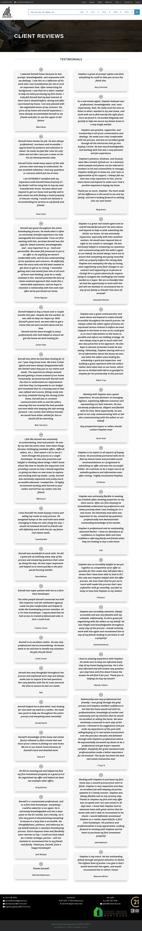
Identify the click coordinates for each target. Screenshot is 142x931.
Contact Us (128, 2)
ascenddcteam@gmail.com (16, 900)
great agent (84, 924)
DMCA (70, 927)
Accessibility (60, 927)
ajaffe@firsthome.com (111, 903)
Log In (137, 2)
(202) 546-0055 (11, 897)
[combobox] (53, 12)
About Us (108, 2)
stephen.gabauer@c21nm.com (17, 906)
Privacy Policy (81, 927)
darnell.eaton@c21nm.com (16, 903)
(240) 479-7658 (111, 900)
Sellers (100, 2)
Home (84, 2)
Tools (117, 2)
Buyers (91, 2)
